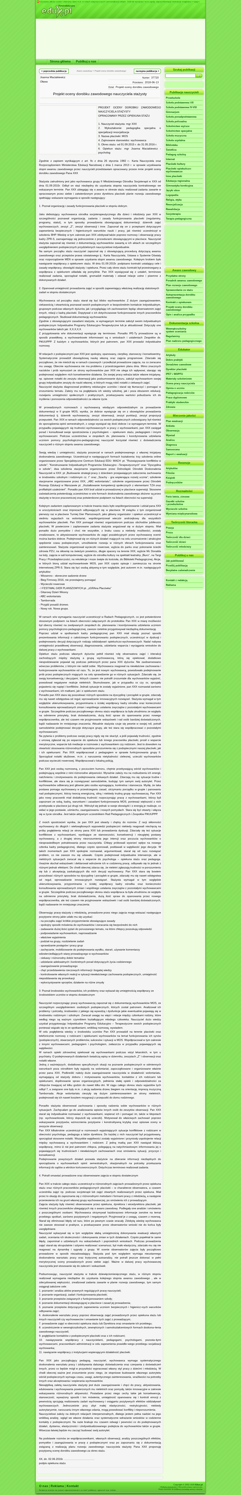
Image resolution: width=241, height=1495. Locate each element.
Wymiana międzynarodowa (181, 513)
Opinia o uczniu (175, 388)
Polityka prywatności (169, 1487)
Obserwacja (172, 430)
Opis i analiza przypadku (180, 314)
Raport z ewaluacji (176, 454)
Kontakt (73, 1486)
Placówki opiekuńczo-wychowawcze (178, 170)
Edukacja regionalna (178, 180)
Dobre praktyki (174, 359)
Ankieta (170, 425)
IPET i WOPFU (174, 374)
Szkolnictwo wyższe (177, 126)
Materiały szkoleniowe (179, 378)
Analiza (170, 440)
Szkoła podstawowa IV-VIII (181, 107)
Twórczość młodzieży (178, 546)
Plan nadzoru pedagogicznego (184, 341)
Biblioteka (172, 145)
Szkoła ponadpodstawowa (181, 116)
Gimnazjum (172, 112)
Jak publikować (175, 560)
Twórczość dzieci (176, 542)
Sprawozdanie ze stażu (179, 290)
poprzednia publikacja (54, 70)
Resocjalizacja (174, 204)
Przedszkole (173, 97)
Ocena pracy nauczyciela (180, 383)
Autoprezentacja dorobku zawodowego (180, 296)
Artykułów (172, 468)
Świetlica (171, 149)
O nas (43, 1486)
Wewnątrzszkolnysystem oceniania (176, 330)
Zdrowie (170, 407)
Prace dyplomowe (176, 397)
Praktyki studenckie (177, 402)
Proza (169, 532)
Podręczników (174, 482)
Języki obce (173, 190)
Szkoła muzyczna (176, 135)
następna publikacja (147, 70)
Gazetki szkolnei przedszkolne (175, 503)
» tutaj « (195, 2)
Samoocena (173, 449)
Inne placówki (174, 176)
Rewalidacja (173, 209)
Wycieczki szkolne (176, 509)
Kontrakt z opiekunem (178, 302)
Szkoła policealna (176, 121)
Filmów (170, 473)
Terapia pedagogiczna (178, 218)
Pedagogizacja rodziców (180, 392)
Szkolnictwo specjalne (179, 130)
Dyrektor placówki (176, 369)
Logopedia (172, 195)
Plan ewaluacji (174, 421)
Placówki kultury (175, 164)
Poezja (170, 527)
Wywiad (170, 435)
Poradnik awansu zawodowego (184, 280)
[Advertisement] (68, 129)
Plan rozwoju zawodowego (181, 285)
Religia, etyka (174, 199)
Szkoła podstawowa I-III (180, 102)
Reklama (171, 585)
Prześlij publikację (177, 565)
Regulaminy (173, 336)
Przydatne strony (176, 275)
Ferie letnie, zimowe (177, 496)
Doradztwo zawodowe (178, 364)
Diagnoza (171, 444)
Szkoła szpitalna (175, 140)
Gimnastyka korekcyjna (179, 185)
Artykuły (170, 355)
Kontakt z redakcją (176, 580)
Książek (170, 477)
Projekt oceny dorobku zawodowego (137, 87)
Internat (170, 159)
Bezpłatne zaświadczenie (180, 570)
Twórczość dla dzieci (178, 537)
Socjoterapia (173, 214)
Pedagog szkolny (176, 154)
